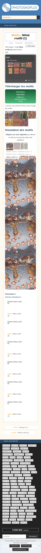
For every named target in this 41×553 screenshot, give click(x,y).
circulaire (22, 466)
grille (13, 481)
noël (5, 493)
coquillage (7, 469)
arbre (25, 451)
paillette (6, 499)
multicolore (15, 490)
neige (32, 490)
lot (28, 484)
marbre (6, 487)
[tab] (9, 146)
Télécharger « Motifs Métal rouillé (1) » (21, 96)
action (15, 445)
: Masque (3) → (21, 427)
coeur (31, 466)
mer (31, 487)
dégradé (26, 472)
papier (33, 499)
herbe (28, 481)
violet (12, 519)
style (22, 513)
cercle (6, 463)
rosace (24, 507)
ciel (14, 466)
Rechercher (33, 536)
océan (31, 493)
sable (21, 510)
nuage (13, 493)
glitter (6, 481)
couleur (16, 469)
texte (5, 516)
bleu (5, 457)
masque (23, 487)
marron (15, 487)
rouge (6, 510)
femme (27, 475)
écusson (6, 522)
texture (14, 516)
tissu (21, 516)
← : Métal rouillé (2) (19, 432)
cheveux (14, 463)
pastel (25, 502)
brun (19, 457)
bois (12, 457)
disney (6, 472)
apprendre (7, 451)
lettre (21, 484)
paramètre (16, 502)
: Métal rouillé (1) (20, 37)
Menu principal (10, 25)
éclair (29, 519)
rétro (13, 510)
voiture (21, 519)
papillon (6, 502)
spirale (14, 513)
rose (31, 507)
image (6, 484)
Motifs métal (29, 43)
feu (5, 478)
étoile (24, 522)
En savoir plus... (20, 549)
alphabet (32, 445)
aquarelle (17, 451)
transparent (31, 516)
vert (5, 519)
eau (34, 472)
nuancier (22, 493)
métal (25, 490)
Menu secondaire (11, 441)
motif (6, 490)
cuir (24, 469)
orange (21, 496)
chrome (6, 466)
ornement (30, 496)
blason (29, 454)
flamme (13, 478)
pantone (24, 499)
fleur (20, 478)
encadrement (8, 475)
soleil (5, 513)
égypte (15, 522)
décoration (15, 472)
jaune (14, 484)
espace (18, 475)
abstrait (6, 445)
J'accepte (15, 546)
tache (30, 513)
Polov (11, 43)
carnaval (29, 460)
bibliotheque (18, 454)
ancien (6, 448)
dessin (32, 469)
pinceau (14, 507)
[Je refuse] (39, 546)
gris (20, 481)
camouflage (18, 460)
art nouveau (7, 454)
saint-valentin (31, 510)
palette (15, 499)
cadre (27, 457)
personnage (16, 505)
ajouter (23, 445)
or (14, 496)
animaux (15, 448)
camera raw (7, 460)
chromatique (25, 463)
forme (29, 478)
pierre (6, 507)
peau (33, 502)
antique (24, 448)
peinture (6, 505)
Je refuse (26, 546)
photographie (28, 505)
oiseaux (6, 496)
